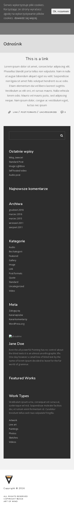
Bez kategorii (15, 251)
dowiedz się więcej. (26, 18)
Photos (12, 433)
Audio (12, 247)
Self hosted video (18, 170)
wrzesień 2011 (16, 223)
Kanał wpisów (16, 315)
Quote (12, 277)
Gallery (12, 260)
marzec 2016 (15, 214)
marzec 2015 (15, 218)
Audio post (14, 174)
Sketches (13, 437)
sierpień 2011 (16, 227)
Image (12, 264)
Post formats (28, 112)
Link (15, 112)
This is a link (37, 59)
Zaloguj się (14, 310)
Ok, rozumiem (61, 11)
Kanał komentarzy (18, 319)
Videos (12, 442)
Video (12, 290)
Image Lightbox (17, 166)
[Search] (60, 135)
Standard (13, 282)
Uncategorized (48, 112)
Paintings (13, 428)
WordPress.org (16, 323)
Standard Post (16, 161)
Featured (13, 256)
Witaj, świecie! (16, 157)
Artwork (13, 420)
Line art (13, 424)
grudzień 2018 (16, 209)
